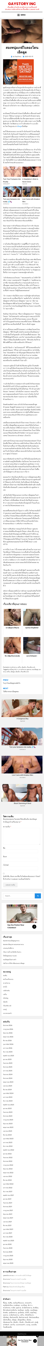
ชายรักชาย (13, 667)
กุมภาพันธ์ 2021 (8, 1229)
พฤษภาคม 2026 (8, 1037)
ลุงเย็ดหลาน (13, 1312)
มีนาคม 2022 (7, 1180)
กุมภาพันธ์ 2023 (8, 1139)
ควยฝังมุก (17, 1305)
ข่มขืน (5, 975)
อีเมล (5, 857)
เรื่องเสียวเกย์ (31, 667)
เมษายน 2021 (7, 1222)
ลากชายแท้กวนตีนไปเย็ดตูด (22, 1275)
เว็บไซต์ (5, 865)
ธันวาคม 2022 (7, 1146)
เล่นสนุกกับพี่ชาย (8, 948)
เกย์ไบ (19, 667)
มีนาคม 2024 (7, 1090)
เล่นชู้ (5, 1009)
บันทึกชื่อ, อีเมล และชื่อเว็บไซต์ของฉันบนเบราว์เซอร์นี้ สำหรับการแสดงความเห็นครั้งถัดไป (21, 877)
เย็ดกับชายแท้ (23, 1317)
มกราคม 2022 (7, 1188)
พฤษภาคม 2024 (8, 1082)
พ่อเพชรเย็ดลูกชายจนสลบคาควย (13, 944)
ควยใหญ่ (11, 669)
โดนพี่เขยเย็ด (7, 1327)
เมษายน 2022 (7, 1176)
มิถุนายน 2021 (7, 1214)
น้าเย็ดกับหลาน (27, 1308)
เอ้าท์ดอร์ (6, 1325)
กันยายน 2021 (7, 1203)
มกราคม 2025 (7, 1071)
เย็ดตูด (19, 126)
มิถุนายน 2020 (7, 1259)
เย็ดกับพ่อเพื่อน (34, 1317)
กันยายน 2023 (7, 1112)
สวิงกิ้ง (5, 987)
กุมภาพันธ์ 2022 (8, 1184)
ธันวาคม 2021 (7, 1191)
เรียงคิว (21, 1322)
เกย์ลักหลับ (6, 990)
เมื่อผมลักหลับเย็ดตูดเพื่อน (17, 1287)
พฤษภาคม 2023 (8, 1127)
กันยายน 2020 (7, 1248)
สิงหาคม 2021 (7, 1207)
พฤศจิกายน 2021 (8, 1195)
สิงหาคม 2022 (7, 1161)
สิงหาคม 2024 (7, 1078)
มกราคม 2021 (7, 1233)
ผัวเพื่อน (35, 1308)
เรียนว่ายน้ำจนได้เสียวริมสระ (12, 952)
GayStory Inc (22, 3)
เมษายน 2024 (7, 1086)
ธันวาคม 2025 (7, 1052)
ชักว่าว (16, 669)
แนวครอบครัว (7, 1013)
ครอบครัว (28, 1303)
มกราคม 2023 (7, 1142)
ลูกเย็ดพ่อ (21, 1312)
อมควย (5, 1315)
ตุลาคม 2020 (7, 1244)
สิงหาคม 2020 (7, 1252)
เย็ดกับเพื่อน (7, 1320)
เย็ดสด (29, 1320)
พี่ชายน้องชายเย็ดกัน (10, 1310)
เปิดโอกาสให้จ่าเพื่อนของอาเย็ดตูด (13, 963)
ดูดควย (29, 669)
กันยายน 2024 (7, 1074)
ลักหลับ (5, 1312)
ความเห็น (7, 827)
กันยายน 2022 (7, 1157)
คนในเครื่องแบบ (8, 979)
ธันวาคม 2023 (7, 1101)
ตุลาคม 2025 (7, 1059)
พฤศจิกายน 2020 (8, 1241)
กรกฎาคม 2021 (8, 1210)
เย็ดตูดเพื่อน (21, 1320)
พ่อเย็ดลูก (21, 1310)
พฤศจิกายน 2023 (8, 1105)
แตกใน (12, 1325)
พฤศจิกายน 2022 (8, 1150)
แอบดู (28, 1325)
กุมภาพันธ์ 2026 (8, 1044)
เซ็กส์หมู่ (5, 998)
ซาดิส (13, 1308)
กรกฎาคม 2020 (8, 1256)
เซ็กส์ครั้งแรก (29, 1315)
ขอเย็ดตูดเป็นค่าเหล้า (9, 959)
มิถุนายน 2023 (7, 1124)
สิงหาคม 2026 (7, 1025)
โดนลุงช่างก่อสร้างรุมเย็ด (18, 1279)
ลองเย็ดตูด (35, 669)
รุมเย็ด (27, 1310)
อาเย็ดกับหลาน (14, 1315)
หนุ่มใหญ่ (33, 1312)
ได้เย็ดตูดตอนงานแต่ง (10, 956)
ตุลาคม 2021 (7, 1199)
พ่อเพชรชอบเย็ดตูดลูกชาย (11, 941)
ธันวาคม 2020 (7, 1237)
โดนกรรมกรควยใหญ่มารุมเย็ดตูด (20, 1283)
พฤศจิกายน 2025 (8, 1056)
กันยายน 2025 (7, 1063)
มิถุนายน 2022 (7, 1169)
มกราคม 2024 (7, 1097)
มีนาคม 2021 (7, 1225)
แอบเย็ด (34, 1325)
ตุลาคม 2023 (7, 1108)
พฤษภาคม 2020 (8, 1263)
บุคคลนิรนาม (7, 1275)
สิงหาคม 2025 (7, 1067)
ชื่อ (4, 848)
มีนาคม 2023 (7, 1135)
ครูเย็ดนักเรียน (8, 1305)
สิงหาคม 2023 (7, 1116)
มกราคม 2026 (7, 1048)
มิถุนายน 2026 (7, 1033)
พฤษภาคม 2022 (8, 1173)
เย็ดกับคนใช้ (14, 1317)
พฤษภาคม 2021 (8, 1218)
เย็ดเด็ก (24, 667)
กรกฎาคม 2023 (8, 1120)
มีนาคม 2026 (7, 1040)
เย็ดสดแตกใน (7, 1322)
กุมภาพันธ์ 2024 (8, 1093)
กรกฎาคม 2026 (8, 1029)
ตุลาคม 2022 (7, 1154)
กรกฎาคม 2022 (8, 1165)
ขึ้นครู (5, 1303)
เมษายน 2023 (7, 1131)
